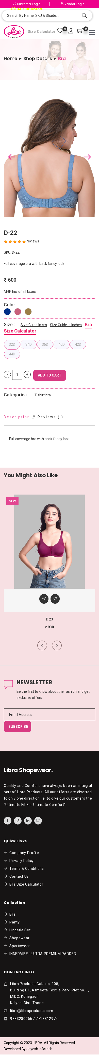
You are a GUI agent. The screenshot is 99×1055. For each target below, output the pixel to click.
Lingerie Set (19, 930)
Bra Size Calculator (25, 884)
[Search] (84, 16)
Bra (11, 914)
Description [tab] (17, 417)
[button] (70, 31)
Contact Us (18, 876)
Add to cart (49, 375)
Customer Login (28, 4)
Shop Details (37, 58)
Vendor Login (74, 4)
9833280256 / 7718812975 (34, 1019)
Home (10, 58)
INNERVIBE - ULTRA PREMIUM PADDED (42, 954)
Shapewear (18, 938)
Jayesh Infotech (39, 1049)
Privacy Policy (21, 861)
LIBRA (37, 1043)
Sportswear (19, 946)
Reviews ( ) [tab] (50, 417)
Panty (14, 922)
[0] (59, 31)
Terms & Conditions (26, 868)
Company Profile (23, 853)
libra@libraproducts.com (31, 1011)
